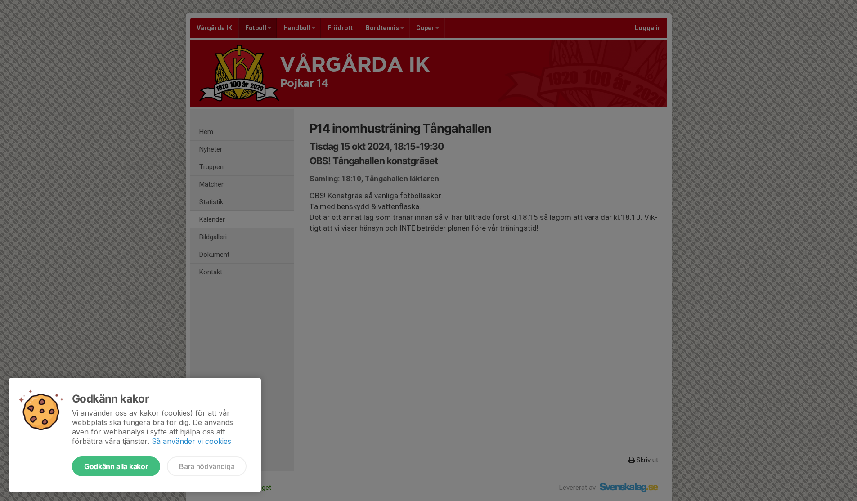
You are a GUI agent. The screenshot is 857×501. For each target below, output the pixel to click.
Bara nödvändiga (206, 466)
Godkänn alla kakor (116, 466)
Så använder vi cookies (191, 441)
